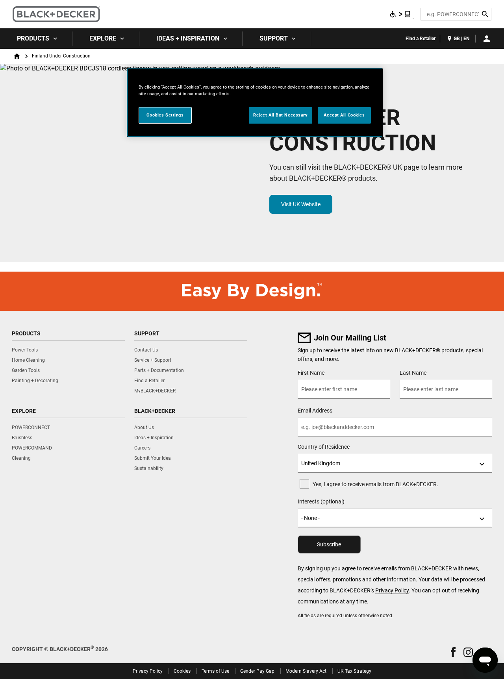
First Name (311, 373)
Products (33, 38)
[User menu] (487, 38)
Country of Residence (324, 447)
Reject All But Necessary (280, 115)
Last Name (413, 373)
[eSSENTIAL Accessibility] (400, 14)
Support (273, 38)
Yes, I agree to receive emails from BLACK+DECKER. (375, 484)
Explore (102, 38)
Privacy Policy (392, 590)
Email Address (315, 410)
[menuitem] (36, 38)
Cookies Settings (164, 115)
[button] (453, 652)
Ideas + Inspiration (187, 38)
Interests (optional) (321, 501)
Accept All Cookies (344, 115)
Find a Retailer (420, 38)
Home (17, 56)
